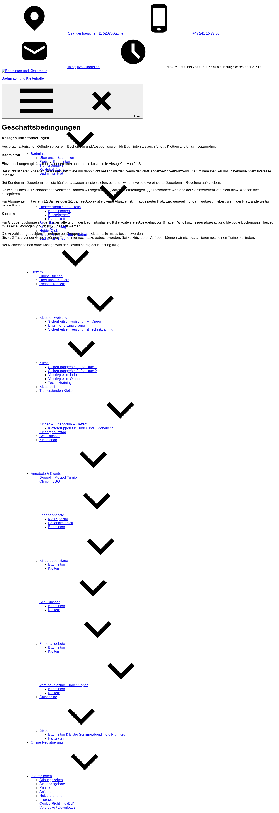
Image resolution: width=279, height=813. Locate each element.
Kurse (44, 363)
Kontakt (45, 788)
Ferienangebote (51, 515)
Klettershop (48, 440)
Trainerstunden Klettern (57, 390)
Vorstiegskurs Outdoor (65, 379)
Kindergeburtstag (52, 227)
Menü (137, 116)
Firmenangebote (52, 643)
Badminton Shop (52, 238)
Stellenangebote (52, 784)
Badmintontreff (59, 211)
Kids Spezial (58, 519)
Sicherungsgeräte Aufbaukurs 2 (72, 371)
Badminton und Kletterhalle (23, 78)
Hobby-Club (48, 230)
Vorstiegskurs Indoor (64, 375)
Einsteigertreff (59, 215)
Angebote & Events (46, 473)
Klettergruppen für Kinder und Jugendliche (81, 428)
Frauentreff (56, 219)
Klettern (37, 272)
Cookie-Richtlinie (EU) (56, 803)
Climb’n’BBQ (49, 481)
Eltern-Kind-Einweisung (66, 325)
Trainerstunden (51, 165)
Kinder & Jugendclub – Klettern (63, 424)
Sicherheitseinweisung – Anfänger (74, 321)
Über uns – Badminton (56, 157)
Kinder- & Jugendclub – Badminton (66, 234)
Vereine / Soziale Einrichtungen (63, 685)
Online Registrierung (47, 742)
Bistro (43, 730)
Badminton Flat (51, 173)
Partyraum (56, 738)
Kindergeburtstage (53, 560)
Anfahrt (45, 792)
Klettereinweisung (53, 317)
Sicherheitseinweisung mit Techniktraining (80, 329)
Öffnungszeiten (51, 780)
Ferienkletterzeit (60, 523)
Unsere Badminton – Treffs (60, 207)
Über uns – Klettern (54, 280)
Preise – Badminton (54, 161)
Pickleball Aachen (53, 169)
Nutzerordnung (51, 795)
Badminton (39, 154)
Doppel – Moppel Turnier (58, 477)
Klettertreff (47, 386)
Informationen (41, 776)
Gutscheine (48, 697)
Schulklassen (49, 223)
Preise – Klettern (52, 284)
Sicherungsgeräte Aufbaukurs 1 (72, 367)
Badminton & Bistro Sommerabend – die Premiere (86, 734)
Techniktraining (60, 383)
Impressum (47, 799)
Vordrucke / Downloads (57, 807)
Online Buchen (51, 276)
